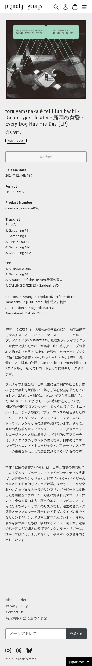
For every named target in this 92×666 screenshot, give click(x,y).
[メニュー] (84, 6)
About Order (16, 599)
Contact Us (15, 612)
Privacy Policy (17, 605)
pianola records (26, 659)
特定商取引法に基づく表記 (26, 618)
